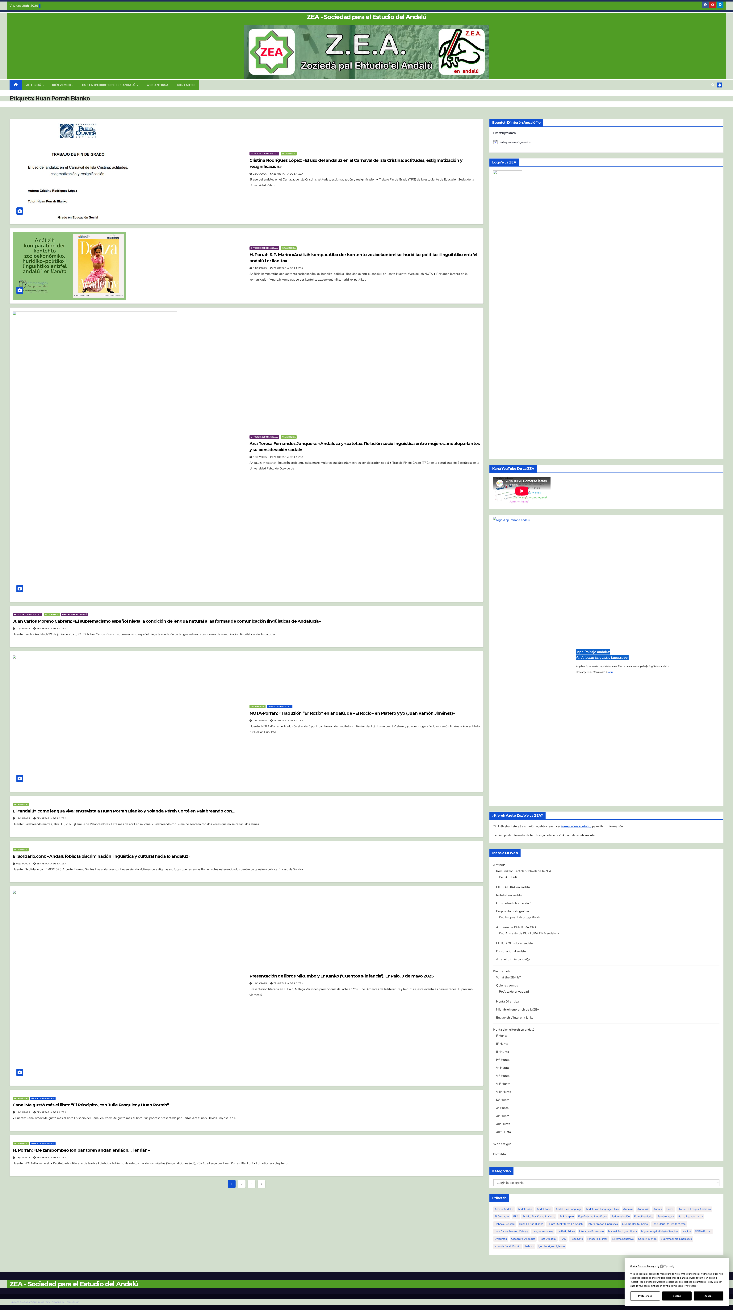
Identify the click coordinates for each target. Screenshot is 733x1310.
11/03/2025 (260, 983)
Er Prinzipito (566, 1216)
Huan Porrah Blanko (531, 1224)
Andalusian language (568, 1209)
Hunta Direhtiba (507, 1001)
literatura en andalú (591, 1231)
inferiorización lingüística (603, 1224)
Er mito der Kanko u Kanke (539, 1216)
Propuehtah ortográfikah (513, 911)
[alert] (606, 142)
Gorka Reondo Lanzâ (690, 1216)
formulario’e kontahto (576, 826)
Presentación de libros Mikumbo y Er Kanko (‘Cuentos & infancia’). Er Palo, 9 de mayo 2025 (341, 976)
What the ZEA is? (508, 977)
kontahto (186, 85)
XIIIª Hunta (503, 1132)
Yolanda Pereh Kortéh (507, 1246)
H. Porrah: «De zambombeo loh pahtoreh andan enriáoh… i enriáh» (81, 1150)
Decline (677, 1296)
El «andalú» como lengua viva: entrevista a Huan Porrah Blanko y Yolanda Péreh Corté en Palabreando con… (124, 811)
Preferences (645, 1296)
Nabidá (686, 1231)
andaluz (628, 1209)
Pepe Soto (577, 1239)
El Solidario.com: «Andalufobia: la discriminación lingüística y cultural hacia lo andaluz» (101, 856)
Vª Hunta (502, 1068)
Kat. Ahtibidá (288, 153)
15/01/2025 (23, 1157)
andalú (657, 1209)
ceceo (669, 1209)
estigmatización (620, 1216)
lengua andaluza (543, 1231)
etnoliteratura (665, 1216)
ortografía (501, 1239)
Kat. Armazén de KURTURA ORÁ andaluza (529, 933)
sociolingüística (647, 1239)
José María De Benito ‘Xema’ (669, 1224)
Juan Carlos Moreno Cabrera (511, 1231)
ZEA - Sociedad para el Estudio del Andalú (366, 17)
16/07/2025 (260, 457)
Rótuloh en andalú (509, 895)
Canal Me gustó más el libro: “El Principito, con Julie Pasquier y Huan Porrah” (91, 1105)
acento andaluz (504, 1209)
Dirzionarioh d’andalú (511, 951)
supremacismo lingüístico (676, 1239)
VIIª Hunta (503, 1084)
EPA (515, 1216)
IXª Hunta (502, 1100)
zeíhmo (529, 1246)
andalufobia (544, 1209)
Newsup (56, 1302)
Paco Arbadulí (548, 1239)
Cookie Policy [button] (706, 1282)
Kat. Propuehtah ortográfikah (519, 917)
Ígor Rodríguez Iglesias (551, 1246)
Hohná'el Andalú (505, 1224)
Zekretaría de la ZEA (288, 173)
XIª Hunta (502, 1116)
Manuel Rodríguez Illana (622, 1231)
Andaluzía (643, 1209)
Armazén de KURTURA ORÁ (516, 927)
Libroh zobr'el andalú (74, 614)
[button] (712, 85)
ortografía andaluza (523, 1239)
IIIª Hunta (502, 1052)
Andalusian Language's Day (602, 1209)
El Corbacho (502, 1216)
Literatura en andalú (279, 706)
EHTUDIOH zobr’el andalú (514, 943)
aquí (610, 672)
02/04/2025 (23, 863)
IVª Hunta (502, 1060)
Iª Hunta (501, 1036)
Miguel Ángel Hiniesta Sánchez (659, 1231)
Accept (709, 1296)
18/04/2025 (260, 720)
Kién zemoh (62, 85)
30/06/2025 (23, 628)
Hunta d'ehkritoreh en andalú (566, 1224)
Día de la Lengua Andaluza (694, 1209)
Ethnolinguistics (643, 1216)
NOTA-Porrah (703, 1231)
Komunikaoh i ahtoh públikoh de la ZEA (523, 871)
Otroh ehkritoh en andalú (513, 903)
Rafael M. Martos (597, 1239)
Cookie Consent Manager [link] (643, 1266)
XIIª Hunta (503, 1124)
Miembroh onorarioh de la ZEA (517, 1009)
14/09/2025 (260, 268)
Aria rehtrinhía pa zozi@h (513, 959)
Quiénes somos (507, 985)
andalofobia (525, 1209)
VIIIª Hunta (503, 1092)
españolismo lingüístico (592, 1216)
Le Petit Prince (566, 1231)
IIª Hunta (502, 1044)
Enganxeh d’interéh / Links (514, 1017)
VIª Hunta (502, 1076)
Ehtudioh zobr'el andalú (264, 153)
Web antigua (157, 85)
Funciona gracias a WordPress (26, 1302)
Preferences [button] (691, 1286)
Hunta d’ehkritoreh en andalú (109, 85)
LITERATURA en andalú (513, 887)
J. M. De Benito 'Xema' (635, 1224)
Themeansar (72, 1302)
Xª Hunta (502, 1108)
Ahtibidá (34, 85)
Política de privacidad (514, 992)
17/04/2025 (23, 818)
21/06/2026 (260, 173)
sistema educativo (623, 1239)
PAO (563, 1239)
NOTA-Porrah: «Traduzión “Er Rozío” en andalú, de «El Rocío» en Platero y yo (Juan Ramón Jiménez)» (352, 713)
